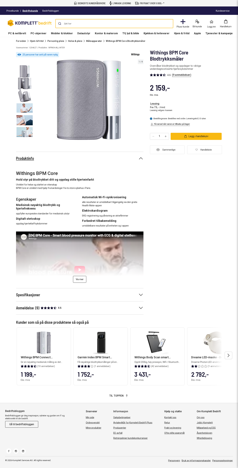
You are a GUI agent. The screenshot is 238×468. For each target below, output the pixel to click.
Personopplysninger (222, 460)
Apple (197, 33)
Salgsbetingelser (121, 417)
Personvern (174, 460)
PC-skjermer (38, 33)
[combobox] (114, 23)
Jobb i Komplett (205, 422)
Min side (90, 417)
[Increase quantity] (165, 136)
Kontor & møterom (106, 33)
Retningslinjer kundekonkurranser (130, 438)
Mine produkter (93, 427)
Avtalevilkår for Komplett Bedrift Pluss (132, 422)
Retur (167, 422)
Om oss (200, 417)
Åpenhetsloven (204, 433)
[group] (88, 99)
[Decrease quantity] (153, 136)
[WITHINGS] (135, 54)
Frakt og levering (172, 427)
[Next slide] (140, 100)
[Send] (60, 23)
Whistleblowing (204, 438)
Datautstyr (83, 33)
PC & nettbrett (17, 33)
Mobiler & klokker (62, 33)
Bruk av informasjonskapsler (196, 460)
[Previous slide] (37, 100)
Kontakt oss (170, 417)
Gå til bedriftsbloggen (21, 424)
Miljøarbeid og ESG (206, 427)
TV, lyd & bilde (130, 33)
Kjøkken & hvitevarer (157, 33)
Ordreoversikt (93, 422)
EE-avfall (117, 433)
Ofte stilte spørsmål (174, 433)
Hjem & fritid (181, 33)
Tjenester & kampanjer (219, 33)
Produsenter (119, 427)
